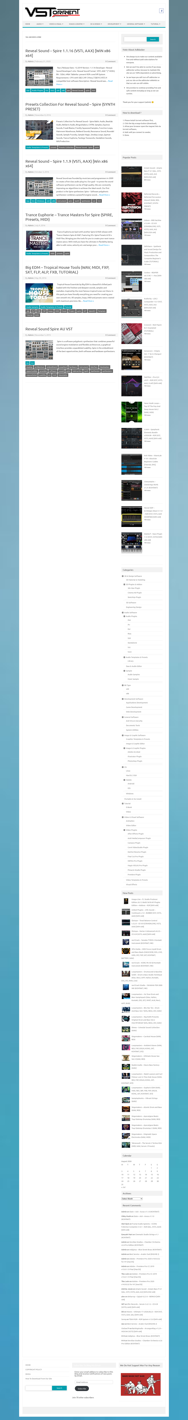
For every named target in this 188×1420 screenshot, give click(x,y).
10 (122, 1174)
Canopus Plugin (134, 843)
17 (122, 1178)
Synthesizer (86, 201)
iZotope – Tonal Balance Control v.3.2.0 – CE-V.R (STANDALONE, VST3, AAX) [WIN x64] (146, 923)
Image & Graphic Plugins (136, 748)
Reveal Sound (77, 90)
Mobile (129, 780)
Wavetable (62, 375)
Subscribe (82, 1388)
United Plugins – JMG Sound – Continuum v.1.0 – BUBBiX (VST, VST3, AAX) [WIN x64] (146, 913)
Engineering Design (133, 607)
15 (152, 1174)
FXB (38, 311)
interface (94, 367)
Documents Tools (133, 725)
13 (140, 1174)
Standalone (132, 642)
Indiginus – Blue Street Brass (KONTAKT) (146, 1249)
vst (94, 201)
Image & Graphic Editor (135, 743)
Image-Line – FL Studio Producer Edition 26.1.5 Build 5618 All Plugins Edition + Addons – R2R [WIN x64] (146, 902)
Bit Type (127, 685)
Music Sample (133, 679)
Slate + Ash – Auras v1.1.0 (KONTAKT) (144, 1211)
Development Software (133, 699)
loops (50, 311)
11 (128, 1174)
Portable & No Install (132, 799)
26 (134, 1181)
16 (158, 1174)
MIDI (52, 253)
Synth (77, 201)
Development (113, 24)
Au (27, 363)
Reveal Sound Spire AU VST (49, 329)
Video (128, 812)
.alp (27, 311)
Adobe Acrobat (134, 752)
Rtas (129, 633)
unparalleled (31, 375)
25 (128, 1181)
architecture (39, 367)
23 (158, 1178)
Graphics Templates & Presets (138, 739)
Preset (64, 311)
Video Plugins (131, 830)
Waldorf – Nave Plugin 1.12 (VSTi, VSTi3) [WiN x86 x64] (153, 537)
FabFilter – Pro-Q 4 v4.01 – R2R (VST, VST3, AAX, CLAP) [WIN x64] (153, 380)
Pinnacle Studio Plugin (137, 870)
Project (72, 311)
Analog (29, 367)
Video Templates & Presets (137, 880)
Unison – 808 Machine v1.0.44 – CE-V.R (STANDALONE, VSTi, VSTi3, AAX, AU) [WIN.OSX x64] (152, 226)
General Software (135, 24)
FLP (33, 311)
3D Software (131, 602)
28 (146, 1181)
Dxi (129, 629)
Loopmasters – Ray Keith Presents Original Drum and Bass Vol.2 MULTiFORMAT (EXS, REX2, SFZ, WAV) (147, 1020)
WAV (37, 315)
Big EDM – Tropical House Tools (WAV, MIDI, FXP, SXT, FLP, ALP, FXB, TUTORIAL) (67, 269)
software (53, 371)
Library (130, 661)
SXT (84, 311)
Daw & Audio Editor (134, 666)
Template (102, 311)
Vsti (93, 90)
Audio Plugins (37, 90)
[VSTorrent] (52, 16)
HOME (28, 1365)
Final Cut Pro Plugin (136, 856)
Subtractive (77, 371)
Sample (129, 671)
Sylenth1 (92, 311)
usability (42, 375)
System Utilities (132, 730)
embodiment (52, 367)
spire (88, 90)
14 (146, 1174)
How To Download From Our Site (38, 1378)
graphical (63, 367)
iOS (129, 788)
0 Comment (110, 61)
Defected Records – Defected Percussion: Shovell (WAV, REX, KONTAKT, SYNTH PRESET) (152, 200)
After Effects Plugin (136, 833)
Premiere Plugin (134, 874)
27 (140, 1181)
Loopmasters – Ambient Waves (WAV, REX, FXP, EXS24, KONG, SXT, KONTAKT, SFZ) (147, 1048)
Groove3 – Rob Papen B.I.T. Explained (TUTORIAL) (153, 328)
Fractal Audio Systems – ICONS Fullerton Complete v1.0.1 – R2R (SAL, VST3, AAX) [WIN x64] (141, 1227)
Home (27, 24)
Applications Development (137, 702)
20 (140, 1178)
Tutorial (155, 24)
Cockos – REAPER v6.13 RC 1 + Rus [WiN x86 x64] (152, 275)
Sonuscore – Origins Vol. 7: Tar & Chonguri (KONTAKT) (152, 354)
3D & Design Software (133, 576)
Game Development (134, 707)
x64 (58, 90)
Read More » (104, 194)
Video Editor (131, 825)
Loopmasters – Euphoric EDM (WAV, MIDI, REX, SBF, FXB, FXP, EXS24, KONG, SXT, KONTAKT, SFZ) (146, 1090)
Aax (28, 90)
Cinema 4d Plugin (135, 592)
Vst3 (52, 90)
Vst (46, 90)
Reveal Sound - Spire (84, 147)
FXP (44, 311)
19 (134, 1178)
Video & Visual (55, 24)
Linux (128, 771)
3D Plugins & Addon (134, 584)
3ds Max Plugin (134, 588)
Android (131, 783)
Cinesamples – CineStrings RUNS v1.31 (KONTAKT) (151, 484)
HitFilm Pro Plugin (135, 861)
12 (134, 1174)
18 (128, 1178)
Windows (40, 201)
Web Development (133, 711)
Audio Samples (32, 307)
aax (68, 90)
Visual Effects (131, 884)
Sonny (123, 1319)
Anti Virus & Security (134, 721)
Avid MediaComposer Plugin (139, 838)
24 (122, 1181)
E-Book (129, 807)
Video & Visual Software (134, 817)
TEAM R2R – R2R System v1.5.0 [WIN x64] (145, 1319)
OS (125, 767)
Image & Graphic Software (134, 735)
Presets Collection (66, 147)
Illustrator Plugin (134, 756)
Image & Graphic (76, 24)
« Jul (123, 1187)
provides (43, 371)
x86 (63, 90)
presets (54, 147)
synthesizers (107, 371)
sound (61, 371)
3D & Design (95, 24)
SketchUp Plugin (134, 597)
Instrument (61, 201)
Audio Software (130, 612)
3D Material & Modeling (135, 580)
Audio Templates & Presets (37, 147)
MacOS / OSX (131, 775)
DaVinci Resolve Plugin (137, 852)
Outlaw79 (125, 1328)
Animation (130, 821)
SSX (129, 638)
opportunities (31, 371)
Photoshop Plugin (135, 761)
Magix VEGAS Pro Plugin (138, 865)
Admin (31, 61)
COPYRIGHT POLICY (33, 1369)
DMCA (28, 1374)
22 (152, 1178)
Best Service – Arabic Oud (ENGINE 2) (144, 1254)
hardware (73, 367)
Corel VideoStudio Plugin (138, 847)
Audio (39, 24)
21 (146, 1178)
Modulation (104, 367)
